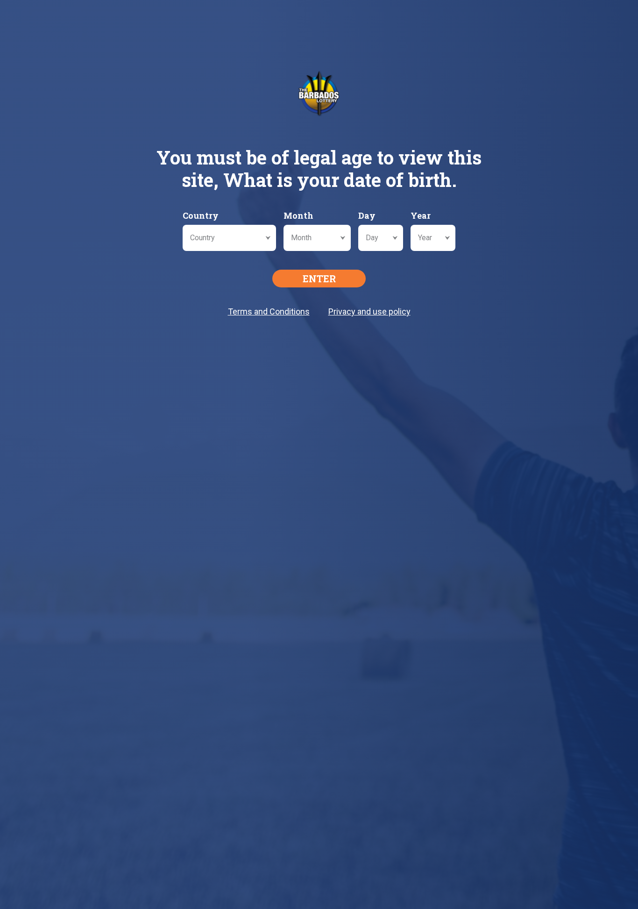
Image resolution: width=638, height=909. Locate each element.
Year (421, 215)
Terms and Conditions (269, 311)
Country (201, 215)
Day (367, 215)
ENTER (319, 278)
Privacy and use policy (369, 311)
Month (298, 215)
